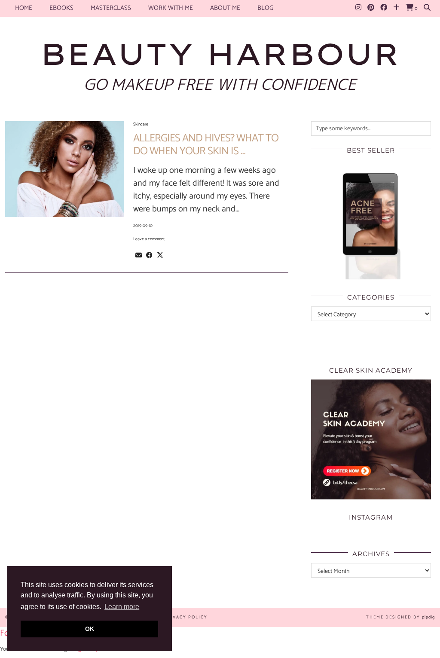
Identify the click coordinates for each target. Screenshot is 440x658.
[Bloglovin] (396, 8)
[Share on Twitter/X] (160, 255)
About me (225, 8)
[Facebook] (383, 8)
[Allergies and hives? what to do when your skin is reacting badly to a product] (64, 169)
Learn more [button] (121, 606)
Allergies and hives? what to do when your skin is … (205, 144)
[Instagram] (358, 8)
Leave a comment (149, 239)
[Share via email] (138, 255)
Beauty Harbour (220, 54)
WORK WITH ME (170, 8)
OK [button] (89, 628)
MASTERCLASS (111, 8)
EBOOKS (61, 8)
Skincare (140, 124)
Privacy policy (186, 617)
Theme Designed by (400, 617)
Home (23, 8)
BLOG (265, 8)
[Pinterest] (370, 8)
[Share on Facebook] (149, 255)
